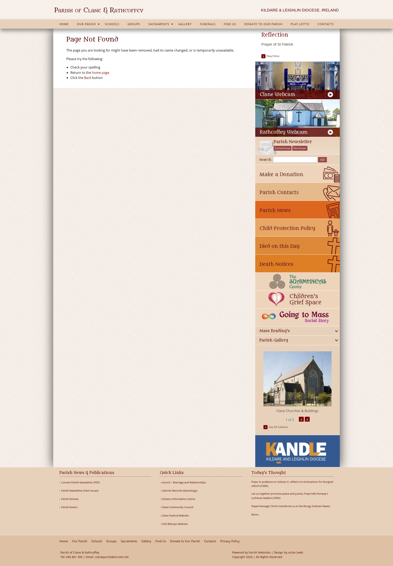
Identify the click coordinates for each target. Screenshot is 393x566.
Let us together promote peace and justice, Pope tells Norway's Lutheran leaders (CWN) (289, 496)
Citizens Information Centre (178, 499)
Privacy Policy (230, 541)
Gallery (185, 24)
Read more (273, 56)
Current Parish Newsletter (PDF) (80, 482)
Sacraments (158, 24)
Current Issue (282, 148)
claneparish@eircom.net (112, 557)
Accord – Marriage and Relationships (184, 482)
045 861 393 (74, 557)
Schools (112, 24)
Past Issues (300, 148)
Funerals (208, 24)
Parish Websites (260, 552)
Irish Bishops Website (175, 524)
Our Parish (86, 24)
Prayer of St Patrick (277, 44)
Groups (134, 24)
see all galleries (278, 427)
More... (255, 514)
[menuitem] (64, 24)
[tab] (297, 331)
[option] (297, 382)
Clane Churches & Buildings (297, 411)
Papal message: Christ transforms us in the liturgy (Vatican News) (290, 506)
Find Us (230, 24)
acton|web (295, 552)
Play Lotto (300, 24)
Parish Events (69, 507)
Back (87, 77)
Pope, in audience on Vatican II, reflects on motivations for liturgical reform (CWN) (292, 484)
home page (100, 72)
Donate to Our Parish (263, 24)
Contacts (325, 24)
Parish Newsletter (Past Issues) (79, 490)
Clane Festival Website (175, 515)
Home (64, 24)
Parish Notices (70, 499)
